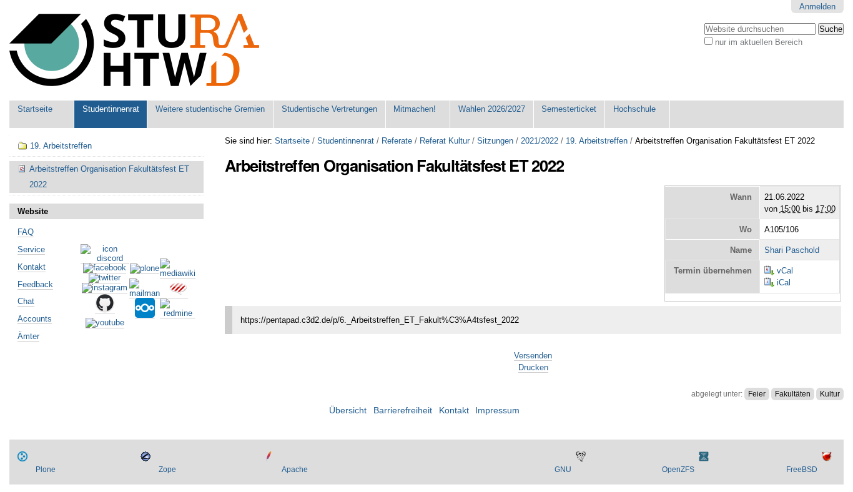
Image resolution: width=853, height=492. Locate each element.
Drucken (533, 367)
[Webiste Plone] (144, 269)
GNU (563, 469)
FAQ (25, 232)
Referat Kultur (445, 140)
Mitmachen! (414, 109)
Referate (397, 140)
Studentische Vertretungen (329, 109)
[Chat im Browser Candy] (178, 293)
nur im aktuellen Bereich (758, 42)
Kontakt (31, 267)
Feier (757, 394)
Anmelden (817, 6)
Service (31, 249)
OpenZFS (678, 469)
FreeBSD (801, 469)
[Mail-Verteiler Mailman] (144, 293)
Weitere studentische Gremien (210, 109)
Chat (25, 301)
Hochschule (634, 109)
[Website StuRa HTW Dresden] (134, 50)
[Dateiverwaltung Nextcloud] (145, 313)
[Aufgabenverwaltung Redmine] (177, 313)
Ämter (28, 336)
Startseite (34, 109)
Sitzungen (495, 140)
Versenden (533, 355)
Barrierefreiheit (402, 410)
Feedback (35, 284)
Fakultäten (793, 394)
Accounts (34, 318)
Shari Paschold (791, 250)
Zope (167, 469)
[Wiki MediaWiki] (177, 273)
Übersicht (348, 410)
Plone (46, 469)
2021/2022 (539, 140)
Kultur (830, 394)
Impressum (497, 410)
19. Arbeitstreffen (597, 140)
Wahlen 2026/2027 (491, 109)
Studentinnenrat (110, 109)
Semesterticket (568, 109)
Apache (295, 469)
